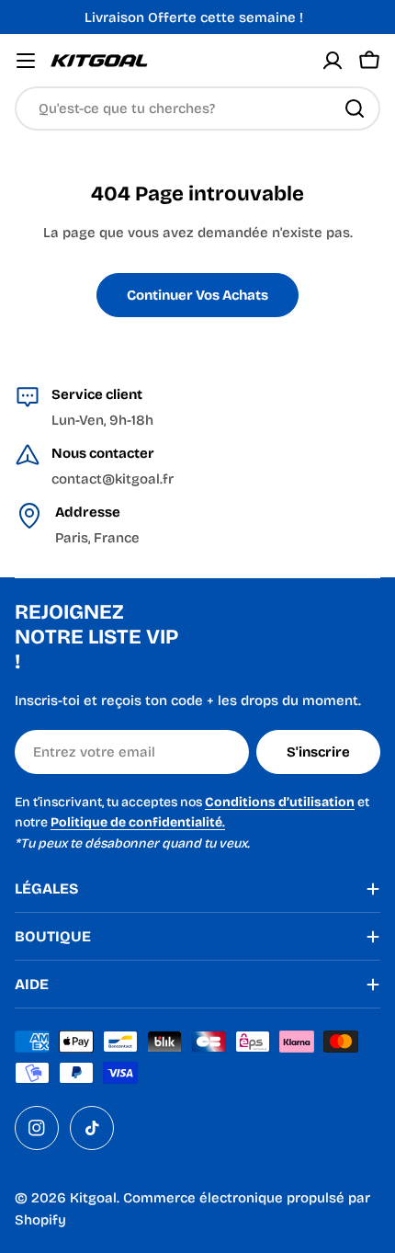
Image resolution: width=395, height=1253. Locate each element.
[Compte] (333, 61)
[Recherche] (355, 108)
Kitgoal (93, 1198)
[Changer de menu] (26, 61)
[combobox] (197, 108)
